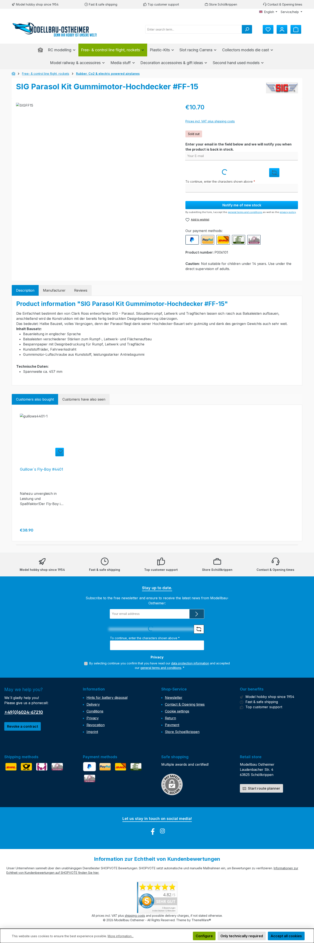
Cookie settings (177, 711)
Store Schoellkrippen (182, 732)
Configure (204, 936)
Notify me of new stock (241, 205)
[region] (96, 149)
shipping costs (135, 915)
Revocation (96, 725)
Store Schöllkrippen (223, 4)
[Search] (247, 29)
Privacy (93, 718)
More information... (121, 936)
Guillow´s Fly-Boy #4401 (41, 469)
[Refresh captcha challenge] (274, 172)
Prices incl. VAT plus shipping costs (210, 121)
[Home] (41, 50)
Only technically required (241, 936)
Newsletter (173, 697)
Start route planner (263, 788)
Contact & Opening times (185, 704)
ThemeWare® (201, 920)
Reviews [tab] (80, 290)
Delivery (93, 704)
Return (170, 718)
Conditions (95, 711)
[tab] (25, 290)
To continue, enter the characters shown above (220, 181)
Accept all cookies (286, 936)
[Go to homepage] (54, 29)
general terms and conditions (245, 212)
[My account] (282, 29)
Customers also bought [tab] (35, 399)
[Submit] (196, 614)
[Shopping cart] (296, 29)
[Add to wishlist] (59, 452)
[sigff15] (96, 149)
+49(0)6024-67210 (23, 712)
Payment (172, 725)
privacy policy (288, 212)
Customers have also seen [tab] (83, 399)
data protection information (190, 663)
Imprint (92, 732)
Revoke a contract (22, 726)
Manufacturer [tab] (54, 290)
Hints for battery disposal (107, 697)
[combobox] (193, 29)
